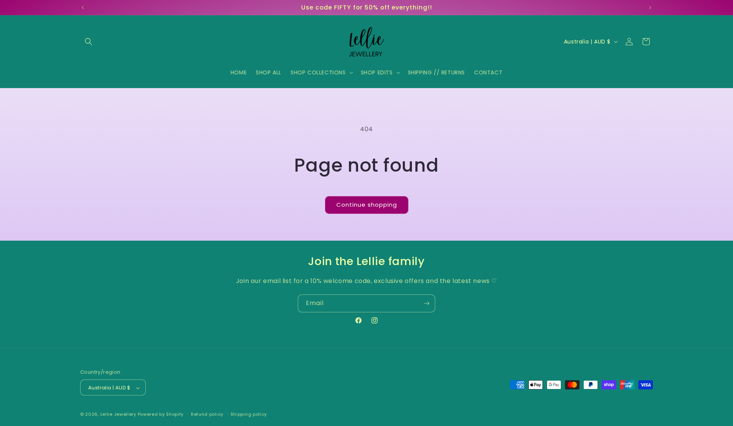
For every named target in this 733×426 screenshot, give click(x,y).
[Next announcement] (650, 7)
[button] (88, 41)
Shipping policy (249, 414)
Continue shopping (366, 205)
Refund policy (207, 414)
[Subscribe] (426, 303)
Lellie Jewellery (118, 415)
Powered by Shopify (161, 415)
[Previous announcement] (82, 7)
